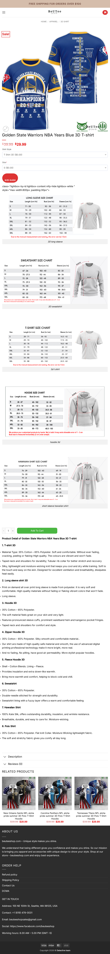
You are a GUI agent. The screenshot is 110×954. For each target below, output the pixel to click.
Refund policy (9, 874)
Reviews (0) (15, 764)
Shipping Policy (10, 880)
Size (4, 162)
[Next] (108, 800)
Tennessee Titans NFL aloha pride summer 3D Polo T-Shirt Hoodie (91, 816)
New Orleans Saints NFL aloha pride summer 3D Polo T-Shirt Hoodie (18, 816)
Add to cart (37, 530)
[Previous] (2, 800)
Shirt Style (6, 149)
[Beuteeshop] (55, 12)
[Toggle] (5, 757)
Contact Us (8, 885)
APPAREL (53, 21)
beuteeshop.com (11, 841)
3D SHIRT (65, 21)
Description (15, 756)
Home (44, 21)
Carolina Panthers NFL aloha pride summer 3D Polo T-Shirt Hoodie (55, 816)
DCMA (5, 891)
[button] (4, 12)
